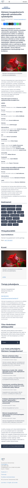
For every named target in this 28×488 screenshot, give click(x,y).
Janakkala (20, 212)
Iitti (15, 212)
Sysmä (10, 224)
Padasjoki (4, 221)
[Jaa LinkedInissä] (7, 24)
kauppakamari (15, 215)
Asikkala (19, 206)
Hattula (4, 212)
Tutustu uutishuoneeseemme (13, 446)
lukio (3, 218)
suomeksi (3, 482)
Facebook (3, 472)
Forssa (3, 209)
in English (9, 482)
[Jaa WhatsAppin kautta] (17, 24)
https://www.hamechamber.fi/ (9, 298)
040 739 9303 (8, 240)
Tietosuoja (3, 474)
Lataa (4, 277)
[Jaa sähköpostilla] (20, 24)
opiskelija (8, 218)
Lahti (22, 215)
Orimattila (16, 218)
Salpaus (20, 221)
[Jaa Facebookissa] (4, 24)
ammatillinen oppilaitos (8, 206)
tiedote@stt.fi (4, 464)
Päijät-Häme (12, 221)
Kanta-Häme (5, 215)
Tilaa (4, 342)
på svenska (14, 482)
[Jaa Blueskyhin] (15, 24)
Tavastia (15, 224)
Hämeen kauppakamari (20, 19)
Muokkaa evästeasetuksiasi (8, 477)
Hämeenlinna (11, 209)
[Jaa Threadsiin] (12, 24)
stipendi (4, 224)
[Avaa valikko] (9, 1)
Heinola (10, 212)
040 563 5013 (5, 296)
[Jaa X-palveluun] (10, 24)
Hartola (19, 209)
